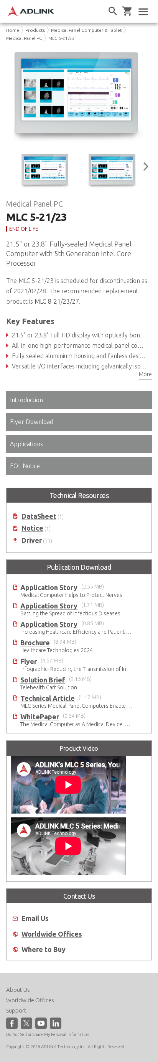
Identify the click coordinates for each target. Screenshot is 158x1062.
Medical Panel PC (24, 38)
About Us (18, 989)
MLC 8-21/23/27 (57, 301)
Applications (26, 444)
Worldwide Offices (51, 934)
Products (35, 30)
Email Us (35, 918)
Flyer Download (31, 421)
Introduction (26, 399)
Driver (31, 540)
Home (12, 30)
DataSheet (38, 516)
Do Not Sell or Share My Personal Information (47, 1034)
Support (16, 1010)
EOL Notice (25, 465)
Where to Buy (43, 949)
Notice (32, 528)
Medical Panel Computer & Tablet (86, 30)
